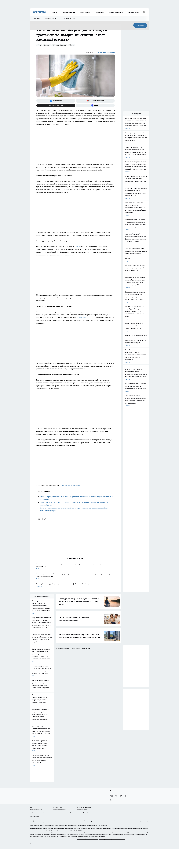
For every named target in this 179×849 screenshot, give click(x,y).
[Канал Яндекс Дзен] (55, 105)
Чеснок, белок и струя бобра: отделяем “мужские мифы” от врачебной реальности (65, 585)
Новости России (69, 12)
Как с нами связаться (82, 809)
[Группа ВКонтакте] (55, 101)
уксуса (77, 246)
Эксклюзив (36, 18)
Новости (54, 12)
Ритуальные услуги (68, 18)
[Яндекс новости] (95, 101)
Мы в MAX (100, 12)
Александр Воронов (106, 52)
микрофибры (84, 317)
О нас (31, 807)
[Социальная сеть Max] (95, 105)
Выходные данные (34, 816)
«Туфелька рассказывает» (70, 485)
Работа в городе (50, 18)
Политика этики (57, 807)
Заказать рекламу (116, 12)
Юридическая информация (84, 807)
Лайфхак (47, 45)
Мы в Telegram (85, 12)
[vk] (39, 519)
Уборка (71, 45)
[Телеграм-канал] (120, 796)
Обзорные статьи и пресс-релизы (38, 812)
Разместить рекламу (82, 812)
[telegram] (45, 519)
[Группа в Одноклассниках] (116, 796)
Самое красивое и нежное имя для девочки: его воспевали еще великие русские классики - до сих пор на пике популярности (75, 566)
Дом (39, 45)
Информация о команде (36, 809)
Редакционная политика (59, 809)
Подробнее (78, 830)
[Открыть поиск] (144, 12)
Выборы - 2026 (133, 12)
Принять (140, 25)
